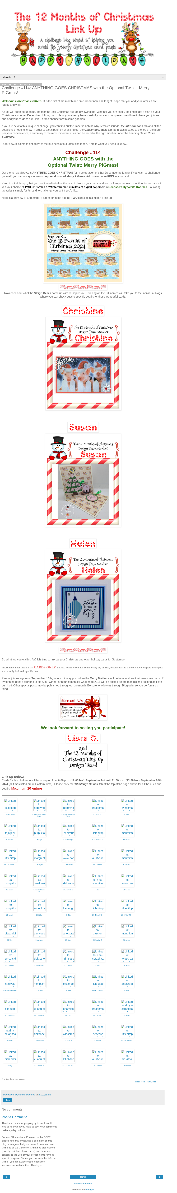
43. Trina (68, 1015)
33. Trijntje (68, 965)
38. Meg (68, 990)
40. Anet (126, 990)
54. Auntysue (97, 1066)
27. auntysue (39, 940)
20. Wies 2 (126, 890)
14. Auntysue (97, 865)
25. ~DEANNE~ (126, 915)
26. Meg (9, 940)
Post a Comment (14, 1117)
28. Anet (68, 940)
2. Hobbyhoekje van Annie (39, 815)
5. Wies (126, 814)
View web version (82, 1183)
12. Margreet (39, 865)
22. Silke (39, 915)
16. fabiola (9, 890)
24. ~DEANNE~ (97, 915)
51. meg (9, 1066)
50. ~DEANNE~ (126, 1041)
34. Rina (97, 965)
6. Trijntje (9, 840)
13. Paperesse (68, 865)
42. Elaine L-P (39, 1015)
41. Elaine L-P (10, 1015)
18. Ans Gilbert (68, 890)
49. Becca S (97, 1041)
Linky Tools (140, 1082)
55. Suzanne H (126, 1066)
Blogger (89, 1189)
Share (8, 1100)
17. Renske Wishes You (39, 891)
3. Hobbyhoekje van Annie (68, 815)
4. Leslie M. (97, 814)
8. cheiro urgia (68, 840)
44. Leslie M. (97, 1015)
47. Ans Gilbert (39, 1041)
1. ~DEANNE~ (10, 814)
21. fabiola (9, 915)
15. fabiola (126, 865)
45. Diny (127, 1015)
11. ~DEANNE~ (9, 865)
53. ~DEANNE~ (68, 1066)
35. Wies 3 (126, 965)
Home (83, 1177)
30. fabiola (126, 940)
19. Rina (97, 890)
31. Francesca (9, 965)
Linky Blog (151, 1082)
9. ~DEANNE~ (97, 840)
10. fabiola (126, 840)
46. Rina (9, 1041)
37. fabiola (39, 990)
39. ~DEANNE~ (97, 990)
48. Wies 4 (68, 1041)
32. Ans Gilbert (39, 965)
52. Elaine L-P (39, 1066)
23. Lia (68, 915)
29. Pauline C (97, 940)
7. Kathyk (39, 840)
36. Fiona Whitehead (10, 990)
